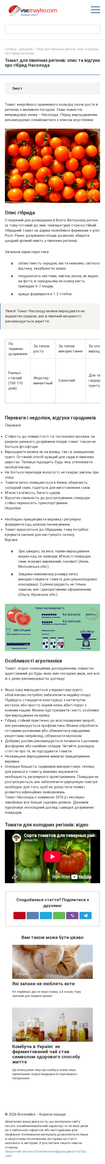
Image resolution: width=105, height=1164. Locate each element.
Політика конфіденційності (56, 1151)
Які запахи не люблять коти (43, 983)
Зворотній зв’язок (19, 1151)
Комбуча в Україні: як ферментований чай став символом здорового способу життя (46, 1054)
